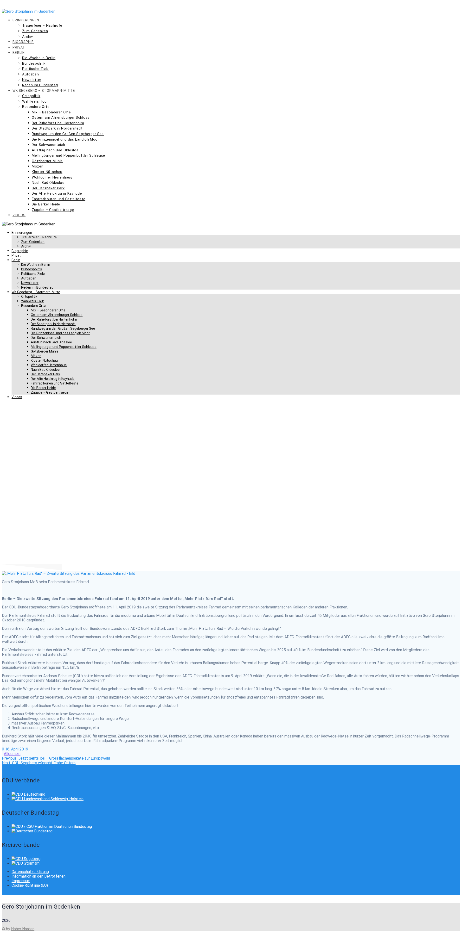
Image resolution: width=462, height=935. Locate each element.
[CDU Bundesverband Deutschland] (28, 794)
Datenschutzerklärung (30, 871)
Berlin (19, 53)
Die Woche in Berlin (38, 58)
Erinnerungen (26, 20)
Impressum (21, 881)
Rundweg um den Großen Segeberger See (68, 134)
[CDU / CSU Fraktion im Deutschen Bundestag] (52, 826)
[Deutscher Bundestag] (32, 831)
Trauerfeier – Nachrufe (42, 25)
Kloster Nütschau (47, 172)
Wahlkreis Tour (35, 101)
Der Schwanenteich (48, 144)
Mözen (38, 166)
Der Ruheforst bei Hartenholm (58, 123)
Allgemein (12, 753)
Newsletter (31, 80)
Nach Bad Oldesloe (48, 182)
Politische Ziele (35, 69)
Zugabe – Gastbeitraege (53, 210)
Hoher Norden (22, 929)
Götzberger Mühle (47, 161)
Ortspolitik (31, 96)
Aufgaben (30, 74)
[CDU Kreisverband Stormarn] (25, 863)
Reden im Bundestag (40, 85)
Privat (19, 47)
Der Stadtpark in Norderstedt (57, 128)
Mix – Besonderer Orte (51, 112)
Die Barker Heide (46, 204)
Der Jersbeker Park (48, 188)
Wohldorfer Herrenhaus (52, 177)
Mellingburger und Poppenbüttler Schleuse (68, 155)
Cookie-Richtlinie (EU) (30, 885)
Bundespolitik (33, 63)
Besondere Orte (36, 107)
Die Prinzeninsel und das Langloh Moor (65, 139)
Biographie (23, 42)
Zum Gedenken (35, 31)
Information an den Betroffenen (38, 876)
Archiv (27, 36)
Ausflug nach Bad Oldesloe (55, 150)
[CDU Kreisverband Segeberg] (26, 858)
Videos (19, 215)
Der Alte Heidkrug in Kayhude (57, 193)
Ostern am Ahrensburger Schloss (61, 117)
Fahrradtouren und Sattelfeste (58, 199)
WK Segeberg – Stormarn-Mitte (44, 91)
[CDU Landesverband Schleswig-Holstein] (47, 799)
